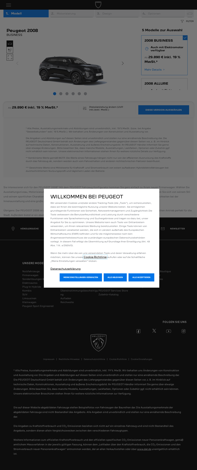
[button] (81, 277)
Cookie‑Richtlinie (95, 257)
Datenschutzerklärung (65, 268)
